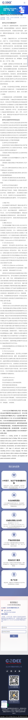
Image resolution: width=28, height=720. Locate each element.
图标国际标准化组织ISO (13, 708)
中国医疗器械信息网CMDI (16, 710)
